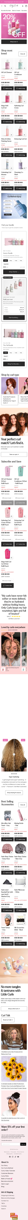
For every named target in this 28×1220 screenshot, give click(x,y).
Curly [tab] (5, 260)
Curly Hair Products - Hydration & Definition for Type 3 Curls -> (9, 400)
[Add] (11, 68)
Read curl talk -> (8, 1020)
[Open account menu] (22, 6)
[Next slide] (26, 2)
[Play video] (10, 649)
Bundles (24, 10)
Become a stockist (7, 1181)
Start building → (14, 317)
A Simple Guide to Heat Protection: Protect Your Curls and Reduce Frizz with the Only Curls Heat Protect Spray (13, 1086)
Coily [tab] (16, 260)
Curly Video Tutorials (8, 1171)
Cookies (4, 1206)
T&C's (3, 1203)
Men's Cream (16, 10)
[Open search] (5, 6)
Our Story (4, 1165)
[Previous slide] (1, 2)
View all (22, 54)
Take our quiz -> (14, 454)
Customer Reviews (7, 1173)
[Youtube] (18, 1157)
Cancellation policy (18, 1153)
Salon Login (5, 1184)
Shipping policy (9, 1153)
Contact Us (4, 1201)
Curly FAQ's (5, 1176)
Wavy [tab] (11, 260)
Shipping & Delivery (7, 1195)
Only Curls (16, 1149)
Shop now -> (14, 41)
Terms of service (20, 1151)
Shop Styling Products (14, 792)
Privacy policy (13, 1151)
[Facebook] (10, 1157)
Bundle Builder (6, 10)
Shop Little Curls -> (14, 1008)
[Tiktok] (15, 1157)
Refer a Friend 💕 (6, 1179)
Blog (2, 1186)
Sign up (23, 1144)
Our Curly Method (7, 1168)
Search (3, 1209)
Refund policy (7, 1151)
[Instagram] (13, 1157)
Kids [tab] (21, 260)
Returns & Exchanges (8, 1198)
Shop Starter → (14, 272)
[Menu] (2, 6)
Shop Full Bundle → (14, 364)
